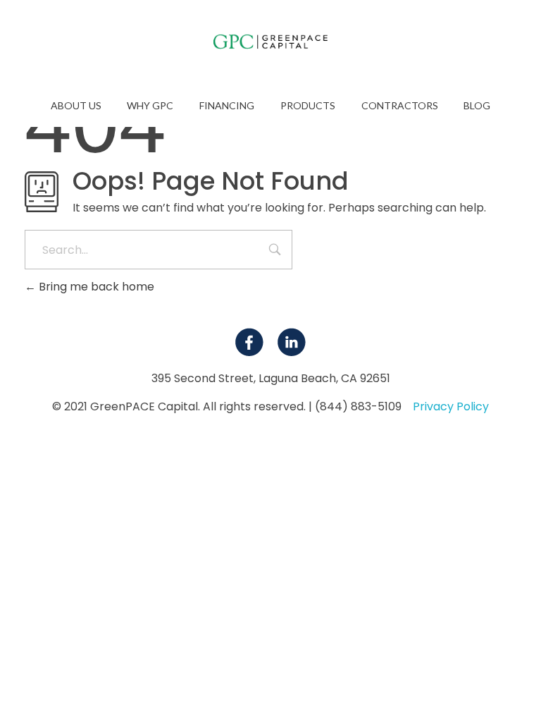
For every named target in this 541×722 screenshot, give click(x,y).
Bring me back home (95, 287)
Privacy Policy (451, 406)
